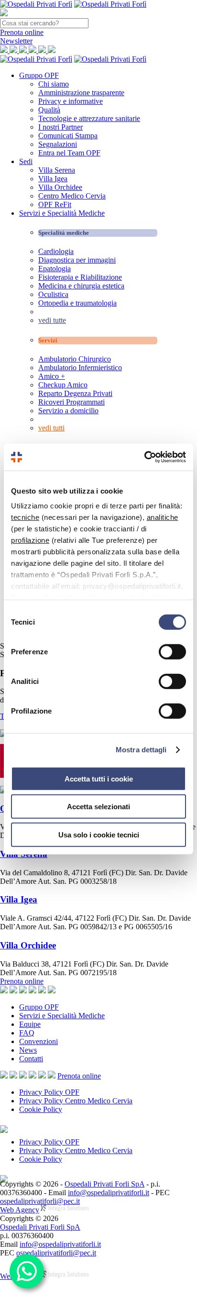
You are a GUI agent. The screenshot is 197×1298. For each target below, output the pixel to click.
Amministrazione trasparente (81, 92)
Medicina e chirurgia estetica (81, 286)
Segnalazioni (57, 144)
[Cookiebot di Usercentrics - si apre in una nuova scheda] (144, 457)
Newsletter (16, 41)
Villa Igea (52, 179)
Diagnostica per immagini (77, 260)
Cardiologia (56, 251)
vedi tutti (51, 428)
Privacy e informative (70, 101)
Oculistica (53, 294)
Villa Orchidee (60, 187)
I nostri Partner (60, 127)
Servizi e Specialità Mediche (62, 213)
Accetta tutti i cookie (99, 778)
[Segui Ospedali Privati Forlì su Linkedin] (32, 1076)
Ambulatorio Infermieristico (80, 367)
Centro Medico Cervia (72, 196)
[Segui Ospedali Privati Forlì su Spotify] (51, 1076)
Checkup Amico (63, 385)
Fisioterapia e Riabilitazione (80, 277)
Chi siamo (53, 84)
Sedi (26, 161)
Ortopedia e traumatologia (77, 303)
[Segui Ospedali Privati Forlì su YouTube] (42, 1076)
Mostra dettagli (141, 750)
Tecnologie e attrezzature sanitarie (89, 118)
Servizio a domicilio (68, 411)
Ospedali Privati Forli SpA (104, 1184)
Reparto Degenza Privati (75, 393)
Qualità (49, 110)
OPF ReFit (54, 204)
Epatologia (54, 268)
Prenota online (22, 981)
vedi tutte (52, 320)
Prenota (22, 32)
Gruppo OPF (39, 75)
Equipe (30, 1024)
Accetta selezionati (98, 807)
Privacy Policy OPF (49, 1092)
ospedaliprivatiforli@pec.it (40, 1201)
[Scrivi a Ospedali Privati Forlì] (4, 1076)
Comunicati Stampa (68, 136)
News (28, 1050)
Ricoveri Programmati (71, 402)
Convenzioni (38, 1041)
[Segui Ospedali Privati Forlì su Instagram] (23, 1076)
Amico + (51, 376)
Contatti (31, 1059)
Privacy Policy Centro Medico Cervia (75, 1101)
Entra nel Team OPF (69, 153)
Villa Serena (56, 170)
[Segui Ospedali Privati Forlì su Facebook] (13, 1076)
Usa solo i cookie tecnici (98, 834)
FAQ (26, 1033)
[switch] (172, 651)
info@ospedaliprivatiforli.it (108, 1192)
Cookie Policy (40, 1109)
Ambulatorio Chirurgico (74, 359)
